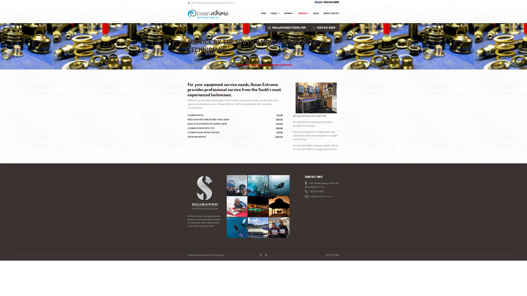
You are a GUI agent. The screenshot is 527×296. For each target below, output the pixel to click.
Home (263, 13)
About (316, 13)
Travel (273, 13)
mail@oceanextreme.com (321, 196)
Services (302, 13)
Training (287, 13)
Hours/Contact (331, 13)
